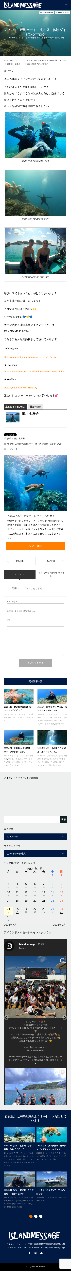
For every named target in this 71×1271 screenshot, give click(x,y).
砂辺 (62, 38)
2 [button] (35, 1216)
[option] (36, 1166)
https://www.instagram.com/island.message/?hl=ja (30, 357)
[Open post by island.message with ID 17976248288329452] (35, 1099)
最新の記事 (35, 407)
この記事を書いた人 (15, 407)
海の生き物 (59, 724)
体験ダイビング (53, 38)
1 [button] (31, 1216)
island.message (35, 959)
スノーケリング (22, 1159)
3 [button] (40, 1216)
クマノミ (26, 759)
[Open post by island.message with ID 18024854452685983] (35, 987)
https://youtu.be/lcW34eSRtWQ (20, 387)
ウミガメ (19, 759)
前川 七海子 (19, 438)
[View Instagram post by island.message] (63, 1014)
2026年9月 (59, 924)
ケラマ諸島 (44, 762)
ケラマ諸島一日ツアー (48, 720)
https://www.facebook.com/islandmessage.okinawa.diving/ (34, 371)
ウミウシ (21, 38)
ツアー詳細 (35, 546)
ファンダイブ (21, 717)
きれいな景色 (31, 38)
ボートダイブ (42, 38)
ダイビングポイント (11, 1202)
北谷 (52, 724)
